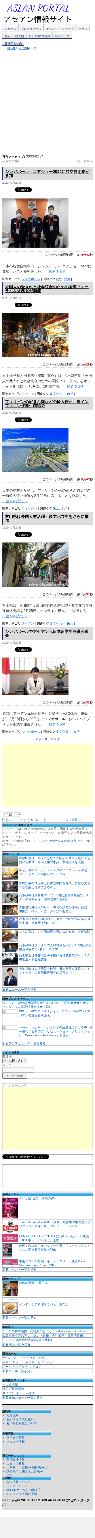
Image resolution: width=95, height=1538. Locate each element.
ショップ (68, 28)
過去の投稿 (10, 161)
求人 (7, 36)
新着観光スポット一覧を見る (22, 1397)
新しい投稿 (84, 161)
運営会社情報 (15, 1459)
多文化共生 (57, 393)
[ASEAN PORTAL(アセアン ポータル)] (41, 13)
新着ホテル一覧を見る (17, 1371)
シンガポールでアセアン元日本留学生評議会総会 (47, 633)
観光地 (19, 36)
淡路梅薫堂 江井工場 (33, 1283)
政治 (59, 279)
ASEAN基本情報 (39, 36)
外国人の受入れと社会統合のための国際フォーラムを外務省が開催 (47, 289)
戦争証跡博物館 (13, 1389)
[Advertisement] (47, 100)
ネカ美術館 (10, 1384)
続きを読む (58, 271)
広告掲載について (18, 1482)
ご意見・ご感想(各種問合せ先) (27, 1467)
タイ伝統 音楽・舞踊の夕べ (38, 1198)
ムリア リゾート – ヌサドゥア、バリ (27, 1362)
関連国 (7, 1056)
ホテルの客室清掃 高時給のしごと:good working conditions (44, 1331)
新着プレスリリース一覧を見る (24, 1043)
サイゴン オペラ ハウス (18, 1393)
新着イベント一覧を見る (19, 1269)
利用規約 (12, 1415)
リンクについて (17, 1486)
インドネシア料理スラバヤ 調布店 (43, 1304)
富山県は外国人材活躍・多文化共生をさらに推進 (47, 518)
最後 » (76, 820)
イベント (51, 28)
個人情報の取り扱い (20, 1419)
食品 (64, 508)
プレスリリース (31, 28)
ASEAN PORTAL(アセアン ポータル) (45, 1502)
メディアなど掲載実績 (21, 1494)
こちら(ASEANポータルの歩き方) (54, 841)
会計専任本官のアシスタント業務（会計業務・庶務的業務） (44, 1335)
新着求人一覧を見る (16, 1344)
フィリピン (29, 508)
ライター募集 (15, 1437)
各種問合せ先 (13, 43)
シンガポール (31, 279)
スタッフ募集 (15, 1463)
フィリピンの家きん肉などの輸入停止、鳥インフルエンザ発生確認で (47, 403)
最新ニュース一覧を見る (19, 989)
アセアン (28, 393)
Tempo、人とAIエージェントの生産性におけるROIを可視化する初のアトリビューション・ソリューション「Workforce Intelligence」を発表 (56, 1031)
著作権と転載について (21, 1423)
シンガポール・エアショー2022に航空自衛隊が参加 (47, 173)
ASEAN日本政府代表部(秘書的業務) (27, 1340)
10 (55, 820)
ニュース (10, 28)
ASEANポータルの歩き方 (23, 1490)
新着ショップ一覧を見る (19, 1317)
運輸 (67, 279)
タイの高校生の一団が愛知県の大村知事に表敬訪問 (54, 932)
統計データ (62, 36)
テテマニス (10, 1300)
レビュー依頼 (15, 1441)
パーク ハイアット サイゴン (21, 1366)
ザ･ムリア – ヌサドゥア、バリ (23, 1357)
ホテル (83, 28)
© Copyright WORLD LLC (22, 1500)
